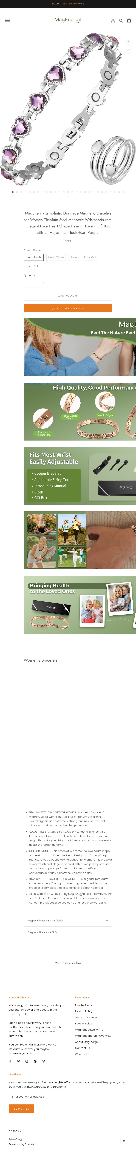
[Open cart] (129, 20)
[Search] (121, 20)
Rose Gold (90, 257)
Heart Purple (34, 257)
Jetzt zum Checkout (68, 308)
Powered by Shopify (22, 1144)
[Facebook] (10, 1061)
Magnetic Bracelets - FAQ (42, 932)
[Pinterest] (35, 1061)
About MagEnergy (86, 1042)
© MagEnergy (15, 1139)
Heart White (56, 257)
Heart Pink (32, 266)
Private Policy (83, 1005)
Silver (73, 257)
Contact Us (82, 1048)
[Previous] (4, 194)
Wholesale (82, 1054)
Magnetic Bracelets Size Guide (45, 920)
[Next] (131, 194)
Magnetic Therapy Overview (93, 1036)
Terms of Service (86, 1017)
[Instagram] (27, 1061)
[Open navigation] (7, 20)
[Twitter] (18, 1061)
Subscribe (21, 1108)
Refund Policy (83, 1011)
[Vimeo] (43, 1061)
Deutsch (14, 1131)
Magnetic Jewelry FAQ (89, 1030)
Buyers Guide (83, 1023)
